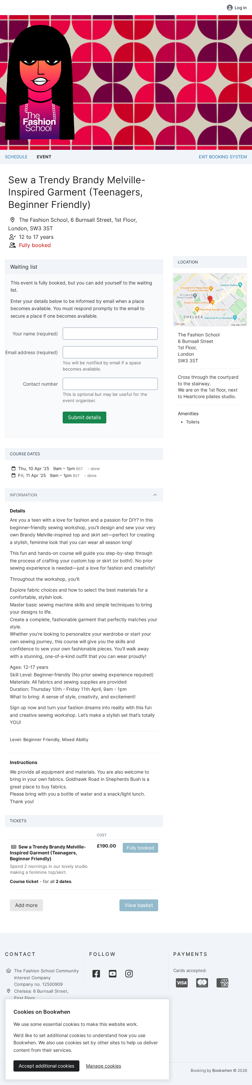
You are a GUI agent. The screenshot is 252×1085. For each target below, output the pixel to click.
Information (23, 494)
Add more (26, 905)
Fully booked (140, 847)
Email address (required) (31, 352)
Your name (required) (35, 333)
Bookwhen (222, 1070)
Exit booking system (223, 156)
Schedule (16, 156)
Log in (241, 7)
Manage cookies (103, 1066)
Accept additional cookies (46, 1066)
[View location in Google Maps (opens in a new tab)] (210, 299)
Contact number (40, 384)
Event (44, 156)
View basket (139, 905)
